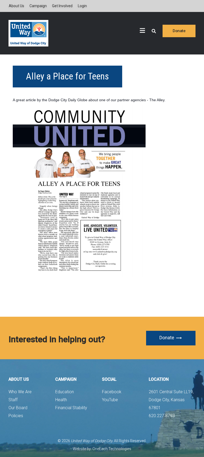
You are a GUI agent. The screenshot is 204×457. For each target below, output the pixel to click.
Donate (166, 337)
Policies (15, 415)
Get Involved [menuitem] (62, 6)
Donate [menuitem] (179, 30)
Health (61, 399)
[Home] (28, 33)
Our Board (17, 407)
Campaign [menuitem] (38, 6)
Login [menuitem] (82, 6)
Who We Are (20, 391)
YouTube (110, 399)
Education (64, 391)
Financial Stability (71, 407)
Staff (13, 399)
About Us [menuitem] (16, 6)
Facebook (111, 391)
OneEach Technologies (111, 449)
